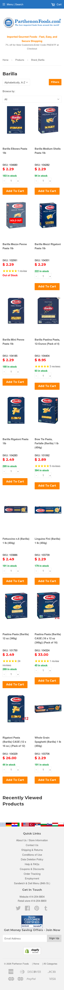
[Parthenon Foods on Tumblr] (45, 909)
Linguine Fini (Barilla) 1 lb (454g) (47, 541)
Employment (32, 878)
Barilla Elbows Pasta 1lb (15, 151)
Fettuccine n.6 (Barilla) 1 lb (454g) (16, 541)
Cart (58, 4)
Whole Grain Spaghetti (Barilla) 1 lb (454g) (48, 742)
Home (5, 59)
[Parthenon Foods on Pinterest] (36, 909)
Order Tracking (32, 873)
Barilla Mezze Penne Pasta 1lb (15, 246)
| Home (35, 963)
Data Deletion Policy (32, 859)
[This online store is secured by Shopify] (32, 953)
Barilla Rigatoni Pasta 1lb (15, 441)
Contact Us (32, 845)
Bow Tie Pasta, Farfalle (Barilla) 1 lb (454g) (47, 443)
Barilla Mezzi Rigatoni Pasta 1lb (48, 246)
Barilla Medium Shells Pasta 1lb (48, 151)
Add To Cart (15, 191)
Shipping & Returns (32, 850)
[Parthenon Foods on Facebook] (27, 909)
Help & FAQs (32, 864)
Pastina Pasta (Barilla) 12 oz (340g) (16, 636)
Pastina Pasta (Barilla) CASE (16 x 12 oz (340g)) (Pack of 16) (48, 638)
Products (19, 59)
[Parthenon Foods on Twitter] (18, 909)
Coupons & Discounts (32, 869)
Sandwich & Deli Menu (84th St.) (32, 883)
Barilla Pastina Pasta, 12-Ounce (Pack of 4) (47, 342)
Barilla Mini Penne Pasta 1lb (13, 342)
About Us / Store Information (32, 840)
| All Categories (49, 963)
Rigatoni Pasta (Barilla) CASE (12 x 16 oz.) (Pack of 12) (14, 742)
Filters (55, 82)
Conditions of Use (32, 854)
